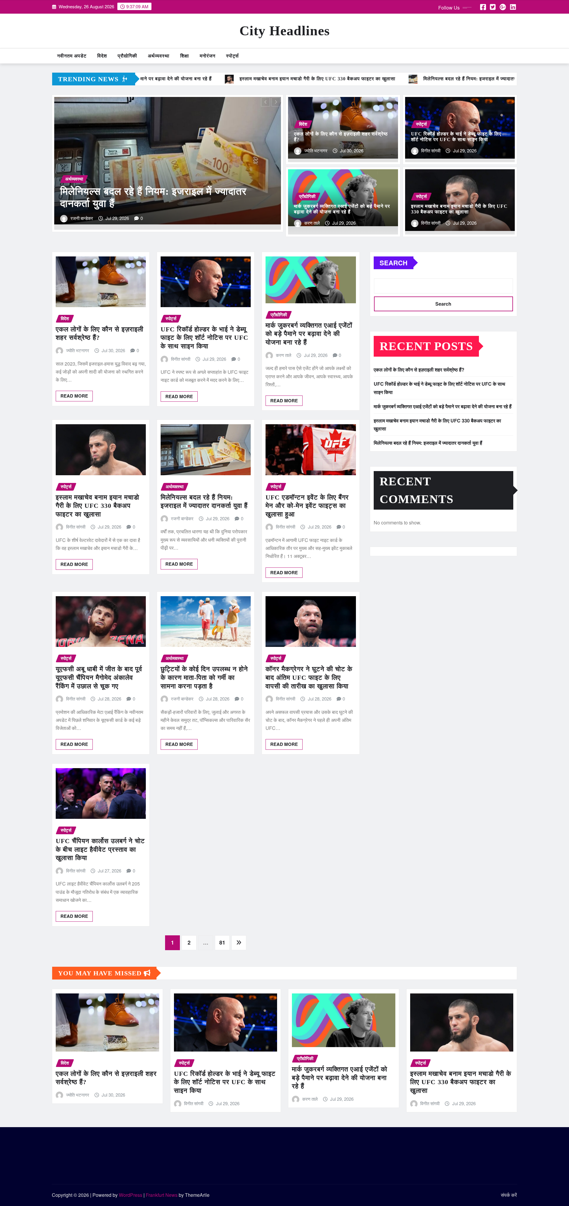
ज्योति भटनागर (315, 150)
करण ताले (312, 223)
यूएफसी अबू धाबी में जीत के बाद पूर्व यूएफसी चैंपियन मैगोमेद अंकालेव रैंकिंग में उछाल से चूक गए (99, 677)
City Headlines (284, 30)
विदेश (102, 55)
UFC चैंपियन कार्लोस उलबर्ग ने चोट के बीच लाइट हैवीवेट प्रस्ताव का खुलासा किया (100, 849)
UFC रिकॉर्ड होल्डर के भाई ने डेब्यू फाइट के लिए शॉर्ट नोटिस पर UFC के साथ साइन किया (204, 338)
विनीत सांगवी (80, 218)
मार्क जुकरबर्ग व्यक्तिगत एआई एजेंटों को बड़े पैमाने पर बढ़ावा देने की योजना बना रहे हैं (309, 334)
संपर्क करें (509, 1194)
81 (222, 942)
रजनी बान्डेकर (182, 518)
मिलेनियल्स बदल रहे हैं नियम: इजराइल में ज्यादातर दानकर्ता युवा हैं (428, 442)
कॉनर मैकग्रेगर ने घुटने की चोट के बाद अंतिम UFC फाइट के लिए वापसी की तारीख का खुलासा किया (309, 677)
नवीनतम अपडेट (72, 55)
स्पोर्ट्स (232, 55)
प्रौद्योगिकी (127, 55)
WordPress (130, 1194)
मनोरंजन (207, 55)
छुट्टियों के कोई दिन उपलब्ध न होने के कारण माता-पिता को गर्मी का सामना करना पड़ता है (204, 677)
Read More (74, 396)
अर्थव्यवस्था (159, 55)
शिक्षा (184, 55)
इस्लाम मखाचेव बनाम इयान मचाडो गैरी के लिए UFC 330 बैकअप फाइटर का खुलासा (97, 506)
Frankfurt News (162, 1194)
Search (393, 262)
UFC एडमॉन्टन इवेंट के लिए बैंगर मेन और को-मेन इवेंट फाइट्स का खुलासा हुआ (307, 506)
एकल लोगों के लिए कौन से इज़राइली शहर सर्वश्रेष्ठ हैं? (419, 369)
